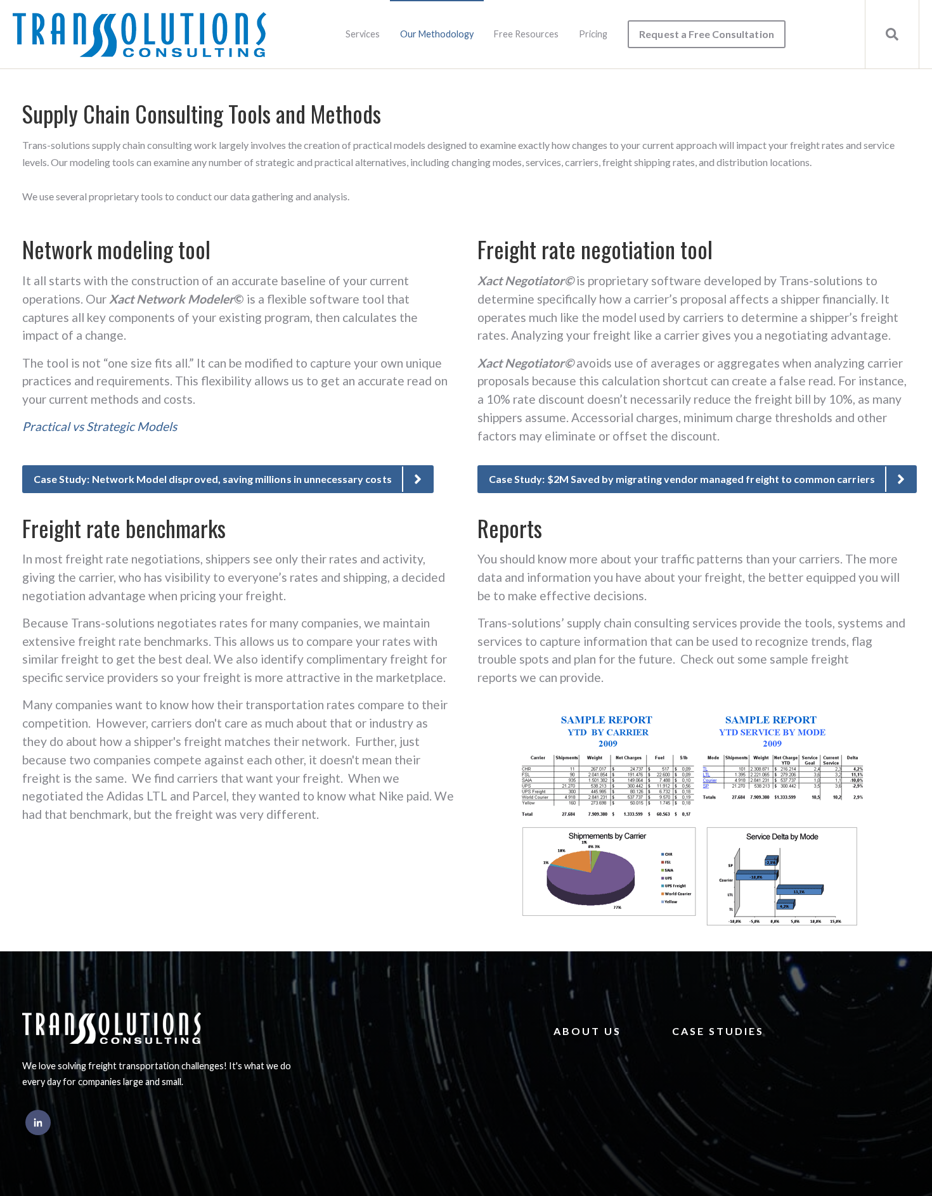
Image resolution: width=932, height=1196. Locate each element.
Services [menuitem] (363, 34)
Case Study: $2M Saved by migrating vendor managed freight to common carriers (682, 479)
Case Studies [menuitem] (718, 1031)
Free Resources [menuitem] (526, 34)
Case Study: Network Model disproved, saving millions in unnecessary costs (213, 479)
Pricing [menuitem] (593, 34)
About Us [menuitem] (587, 1031)
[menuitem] (706, 34)
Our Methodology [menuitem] (437, 34)
